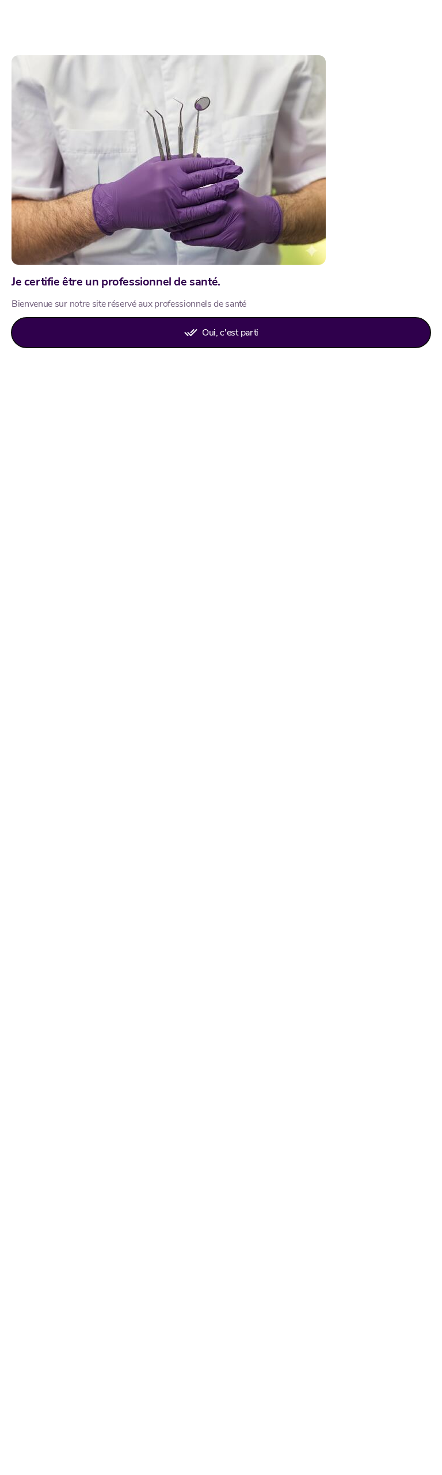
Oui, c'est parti (230, 332)
